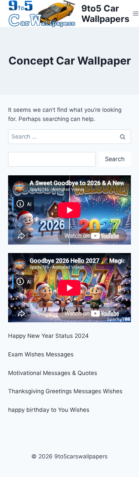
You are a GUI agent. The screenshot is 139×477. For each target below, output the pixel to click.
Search (115, 158)
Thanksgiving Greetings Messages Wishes (65, 391)
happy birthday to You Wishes (48, 409)
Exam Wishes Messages (41, 354)
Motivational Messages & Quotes (52, 373)
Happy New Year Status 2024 (48, 335)
